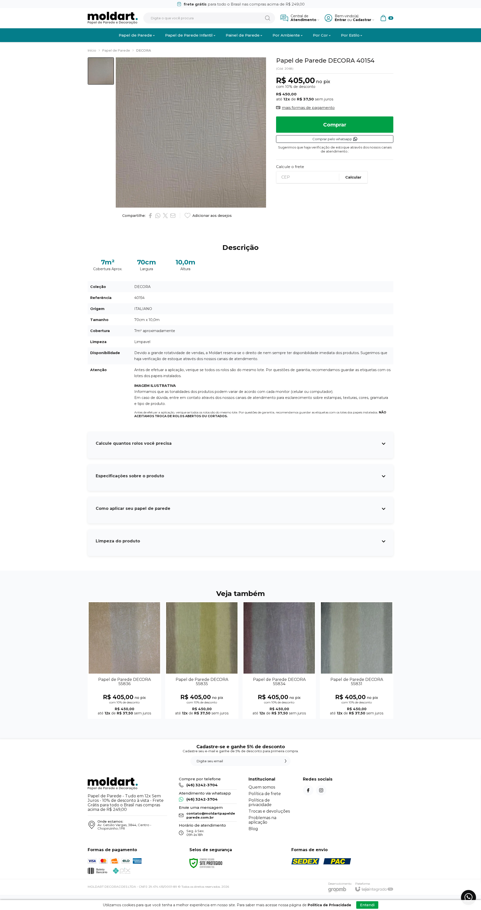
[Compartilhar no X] (165, 215)
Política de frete (265, 793)
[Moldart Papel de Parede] (113, 18)
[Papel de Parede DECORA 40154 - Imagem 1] (100, 71)
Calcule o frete (290, 167)
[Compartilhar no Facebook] (150, 215)
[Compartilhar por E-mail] (172, 215)
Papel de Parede (116, 50)
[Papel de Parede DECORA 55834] (279, 660)
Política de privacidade (260, 802)
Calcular (353, 177)
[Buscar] (267, 18)
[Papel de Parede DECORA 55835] (201, 660)
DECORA (143, 50)
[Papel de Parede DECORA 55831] (356, 660)
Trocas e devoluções (269, 811)
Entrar (340, 20)
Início (92, 50)
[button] (101, 71)
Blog (253, 828)
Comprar (334, 125)
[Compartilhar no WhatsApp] (157, 215)
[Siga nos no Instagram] (321, 790)
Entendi (367, 905)
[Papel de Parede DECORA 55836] (124, 660)
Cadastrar (362, 20)
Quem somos (262, 787)
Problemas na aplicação (262, 820)
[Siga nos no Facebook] (308, 790)
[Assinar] (286, 761)
